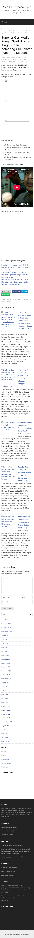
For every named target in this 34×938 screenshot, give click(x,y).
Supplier (11, 61)
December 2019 (6, 710)
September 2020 (6, 678)
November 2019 (6, 714)
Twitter (25, 291)
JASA (8, 29)
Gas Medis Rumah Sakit (9, 827)
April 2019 (4, 737)
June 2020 (4, 690)
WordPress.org (5, 767)
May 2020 (4, 694)
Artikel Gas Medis (7, 835)
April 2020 (4, 698)
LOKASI (18, 57)
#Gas (9, 299)
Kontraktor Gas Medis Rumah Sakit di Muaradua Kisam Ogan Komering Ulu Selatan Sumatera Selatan (14, 282)
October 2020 (5, 675)
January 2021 (5, 663)
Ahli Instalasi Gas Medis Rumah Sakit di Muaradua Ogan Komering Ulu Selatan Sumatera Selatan (15, 274)
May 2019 (4, 733)
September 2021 (6, 632)
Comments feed (6, 763)
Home (3, 29)
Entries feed (5, 759)
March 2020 (5, 702)
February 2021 (5, 659)
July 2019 (4, 729)
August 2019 (5, 726)
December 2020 (6, 667)
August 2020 (5, 682)
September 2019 (6, 722)
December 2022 (6, 624)
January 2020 (5, 706)
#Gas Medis (17, 299)
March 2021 (5, 655)
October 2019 (5, 718)
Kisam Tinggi (10, 57)
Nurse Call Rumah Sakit (8, 831)
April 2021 (4, 651)
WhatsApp (6, 294)
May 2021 (4, 647)
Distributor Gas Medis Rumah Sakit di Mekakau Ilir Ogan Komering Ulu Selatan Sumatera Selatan (15, 267)
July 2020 (4, 686)
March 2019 (5, 741)
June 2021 (4, 643)
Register (4, 751)
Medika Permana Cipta (17, 7)
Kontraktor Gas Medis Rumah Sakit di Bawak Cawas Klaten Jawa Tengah (24, 522)
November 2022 (6, 628)
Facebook (17, 291)
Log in (3, 755)
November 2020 (6, 671)
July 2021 (4, 639)
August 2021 (5, 635)
